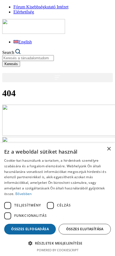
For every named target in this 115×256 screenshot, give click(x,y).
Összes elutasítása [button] (85, 229)
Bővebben (23, 193)
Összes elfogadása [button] (30, 229)
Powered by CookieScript (57, 250)
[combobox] (28, 58)
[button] (57, 77)
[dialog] (57, 199)
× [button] (109, 149)
